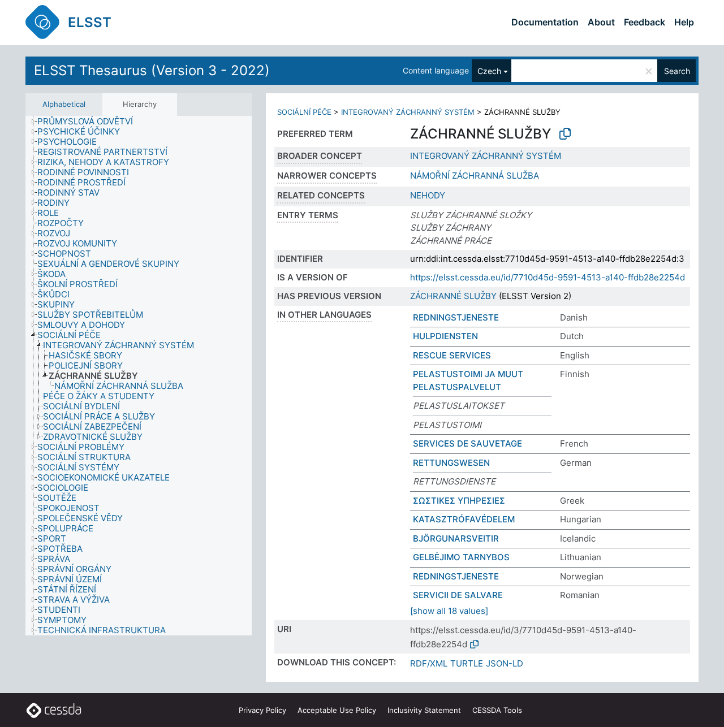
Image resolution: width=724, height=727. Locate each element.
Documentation (545, 22)
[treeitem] (90, 121)
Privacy (262, 710)
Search (677, 71)
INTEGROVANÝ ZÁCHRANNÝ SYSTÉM (408, 111)
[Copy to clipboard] (565, 134)
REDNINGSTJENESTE (456, 317)
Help (684, 22)
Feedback (644, 22)
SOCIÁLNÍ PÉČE (304, 111)
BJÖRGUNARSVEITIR (456, 538)
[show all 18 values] (449, 610)
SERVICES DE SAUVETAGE (467, 443)
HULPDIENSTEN (445, 336)
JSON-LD (504, 663)
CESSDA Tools (497, 710)
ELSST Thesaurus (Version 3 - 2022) (152, 70)
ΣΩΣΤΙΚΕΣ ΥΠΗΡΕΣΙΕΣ (459, 500)
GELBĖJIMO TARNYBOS (461, 557)
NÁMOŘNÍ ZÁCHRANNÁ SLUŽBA (474, 175)
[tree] (138, 375)
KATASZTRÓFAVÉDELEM (464, 519)
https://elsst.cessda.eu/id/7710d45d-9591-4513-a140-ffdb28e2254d (547, 277)
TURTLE (466, 663)
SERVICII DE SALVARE (458, 595)
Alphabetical (63, 104)
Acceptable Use (337, 710)
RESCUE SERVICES (452, 355)
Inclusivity (424, 710)
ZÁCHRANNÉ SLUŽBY (453, 296)
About (601, 22)
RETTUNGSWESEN (451, 462)
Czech (489, 71)
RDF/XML (428, 663)
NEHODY (427, 195)
